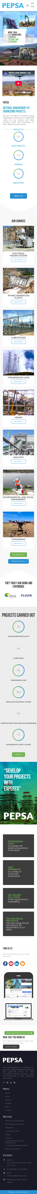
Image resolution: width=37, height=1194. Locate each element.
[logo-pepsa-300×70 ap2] (13, 4)
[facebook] (5, 963)
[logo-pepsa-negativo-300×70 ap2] (13, 1058)
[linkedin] (16, 963)
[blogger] (22, 963)
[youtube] (11, 963)
